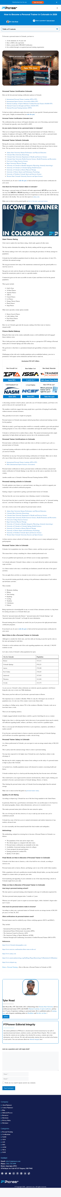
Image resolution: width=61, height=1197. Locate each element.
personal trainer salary (32, 791)
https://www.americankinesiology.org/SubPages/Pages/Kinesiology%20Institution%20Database (29, 958)
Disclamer (5, 1123)
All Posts (6, 1017)
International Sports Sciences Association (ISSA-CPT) (22, 101)
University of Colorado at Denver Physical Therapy (21, 170)
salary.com (36, 197)
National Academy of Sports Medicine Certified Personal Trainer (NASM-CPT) (30, 103)
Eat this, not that (41, 1013)
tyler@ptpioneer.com (13, 1161)
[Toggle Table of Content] (30, 29)
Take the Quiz (38, 2)
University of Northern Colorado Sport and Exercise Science (24, 174)
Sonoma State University (46, 1007)
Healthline (31, 1013)
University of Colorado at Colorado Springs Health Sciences (24, 168)
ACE (3, 1142)
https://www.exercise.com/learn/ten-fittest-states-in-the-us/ (19, 949)
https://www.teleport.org (9, 962)
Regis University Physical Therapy (16, 163)
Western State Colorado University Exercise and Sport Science (25, 176)
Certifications (6, 1134)
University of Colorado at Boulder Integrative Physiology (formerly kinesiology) (30, 165)
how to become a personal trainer (37, 201)
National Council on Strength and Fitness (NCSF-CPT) (23, 106)
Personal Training (12, 967)
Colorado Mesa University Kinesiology (18, 155)
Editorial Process (7, 1113)
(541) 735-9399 (11, 1163)
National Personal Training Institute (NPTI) (19, 108)
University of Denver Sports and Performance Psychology (23, 172)
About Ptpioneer (7, 1105)
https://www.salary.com (9, 954)
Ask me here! (51, 20)
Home (4, 967)
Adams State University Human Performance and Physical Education (26, 152)
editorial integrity (34, 1039)
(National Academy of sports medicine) (39, 1009)
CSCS (4, 1139)
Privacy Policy (6, 1120)
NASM (4, 1137)
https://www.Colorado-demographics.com (14, 945)
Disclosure (5, 1118)
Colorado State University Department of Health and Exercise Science (27, 157)
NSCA (4, 1150)
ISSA (3, 1145)
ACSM (4, 1147)
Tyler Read (15, 21)
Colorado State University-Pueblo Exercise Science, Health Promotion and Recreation (31, 159)
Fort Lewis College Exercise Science (17, 161)
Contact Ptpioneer (7, 1108)
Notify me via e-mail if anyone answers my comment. (20, 1083)
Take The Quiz (30, 68)
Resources (5, 1115)
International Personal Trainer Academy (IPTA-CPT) (22, 99)
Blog (3, 1110)
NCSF (4, 1152)
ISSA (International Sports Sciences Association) (21, 464)
